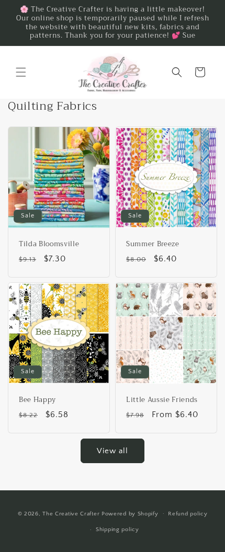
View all (112, 450)
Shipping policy (117, 529)
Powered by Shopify (130, 513)
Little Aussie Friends (162, 400)
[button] (20, 72)
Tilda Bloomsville (49, 244)
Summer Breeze (152, 244)
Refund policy (187, 514)
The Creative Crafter (72, 513)
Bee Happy (37, 400)
